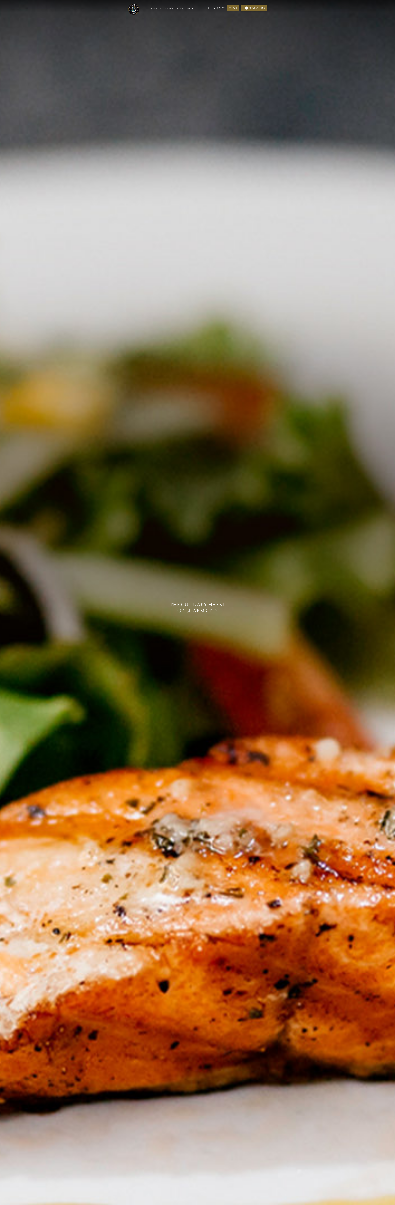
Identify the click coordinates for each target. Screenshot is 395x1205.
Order (233, 7)
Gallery (179, 9)
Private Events (166, 9)
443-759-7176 (220, 8)
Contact (189, 9)
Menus (154, 9)
